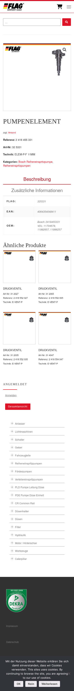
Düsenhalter (22, 511)
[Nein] (69, 674)
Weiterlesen (49, 683)
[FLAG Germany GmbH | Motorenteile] (13, 6)
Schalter (19, 439)
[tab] (37, 179)
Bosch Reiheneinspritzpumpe (35, 162)
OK (19, 683)
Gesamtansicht (17, 406)
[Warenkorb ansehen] (59, 7)
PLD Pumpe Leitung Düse (29, 487)
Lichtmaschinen (24, 431)
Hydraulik (20, 535)
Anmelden (11, 395)
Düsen (18, 519)
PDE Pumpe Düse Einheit (29, 495)
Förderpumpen (23, 471)
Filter (18, 527)
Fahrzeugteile (23, 455)
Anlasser (20, 423)
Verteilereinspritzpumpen (29, 479)
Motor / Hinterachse (26, 543)
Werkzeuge (21, 550)
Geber (18, 447)
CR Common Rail (25, 503)
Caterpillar (21, 558)
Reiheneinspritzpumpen (16, 165)
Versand (12, 132)
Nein (31, 683)
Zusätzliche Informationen (37, 190)
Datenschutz (12, 642)
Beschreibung (37, 178)
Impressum (12, 626)
